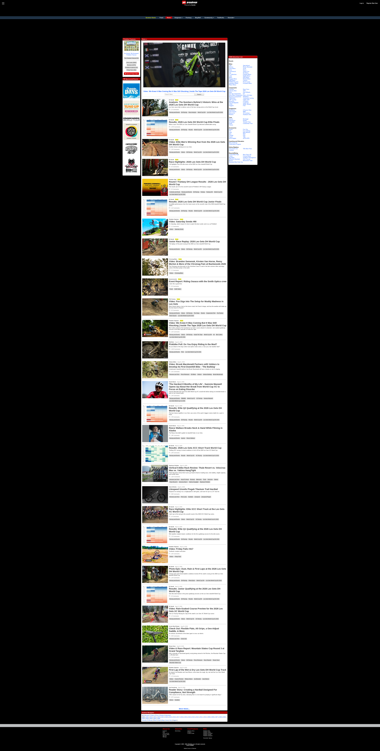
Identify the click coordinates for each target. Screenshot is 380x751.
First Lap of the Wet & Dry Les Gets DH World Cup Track (197, 670)
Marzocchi (232, 113)
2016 (181, 717)
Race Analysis (192, 112)
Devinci (231, 67)
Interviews (168, 715)
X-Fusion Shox (247, 110)
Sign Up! (165, 735)
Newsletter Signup (207, 738)
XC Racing (199, 398)
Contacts (165, 730)
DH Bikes (193, 374)
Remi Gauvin (173, 315)
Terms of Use (166, 733)
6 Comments (175, 310)
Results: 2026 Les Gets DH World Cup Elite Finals (194, 122)
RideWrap (245, 96)
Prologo (231, 135)
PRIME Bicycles (233, 82)
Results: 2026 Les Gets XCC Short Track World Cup (195, 448)
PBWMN (183, 398)
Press (157, 715)
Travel (171, 289)
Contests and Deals (175, 192)
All (142, 715)
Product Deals (190, 733)
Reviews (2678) (131, 65)
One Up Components (235, 93)
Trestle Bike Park (234, 154)
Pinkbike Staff (172, 179)
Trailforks (220, 17)
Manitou (231, 114)
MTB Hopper (232, 138)
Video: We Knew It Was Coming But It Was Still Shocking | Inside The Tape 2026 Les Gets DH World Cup (184, 91)
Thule (204, 479)
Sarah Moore (172, 382)
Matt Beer (171, 342)
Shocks (203, 313)
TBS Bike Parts (247, 148)
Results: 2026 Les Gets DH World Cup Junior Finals (195, 201)
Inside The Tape (198, 334)
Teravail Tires (247, 122)
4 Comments (175, 516)
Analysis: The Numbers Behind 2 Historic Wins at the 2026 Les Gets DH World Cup (196, 103)
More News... (184, 709)
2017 (178, 717)
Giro (230, 134)
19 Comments (176, 395)
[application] (184, 65)
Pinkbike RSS (206, 730)
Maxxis (231, 119)
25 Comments (176, 554)
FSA (244, 105)
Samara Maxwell (208, 398)
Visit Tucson (246, 159)
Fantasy (189, 17)
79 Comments (176, 417)
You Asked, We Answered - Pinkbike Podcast (131, 54)
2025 (147, 717)
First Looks (184, 497)
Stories (171, 700)
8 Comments (175, 286)
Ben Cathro (219, 334)
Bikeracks (199, 479)
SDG (244, 91)
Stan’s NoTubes (247, 95)
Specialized (246, 65)
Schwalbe (231, 122)
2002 (151, 718)
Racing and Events (175, 112)
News (169, 17)
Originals (178, 17)
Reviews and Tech (174, 374)
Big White (231, 157)
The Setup (196, 313)
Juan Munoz (205, 679)
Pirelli (230, 123)
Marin (230, 77)
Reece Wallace (191, 438)
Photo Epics (192, 580)
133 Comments (176, 349)
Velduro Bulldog (207, 374)
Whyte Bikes (232, 85)
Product (189, 732)
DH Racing (184, 112)
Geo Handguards (233, 102)
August (175, 720)
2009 (208, 717)
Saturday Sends (179, 229)
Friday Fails (178, 556)
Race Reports (207, 660)
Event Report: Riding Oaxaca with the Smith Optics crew (197, 281)
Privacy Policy (166, 734)
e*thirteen (245, 101)
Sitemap (164, 736)
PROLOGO (232, 98)
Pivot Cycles (246, 82)
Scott (244, 68)
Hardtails (190, 497)
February (150, 720)
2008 (212, 717)
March (155, 720)
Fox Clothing (246, 131)
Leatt (230, 132)
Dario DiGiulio (173, 487)
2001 (154, 718)
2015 (185, 717)
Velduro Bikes (172, 362)
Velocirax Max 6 (183, 482)
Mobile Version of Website (190, 748)
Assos (231, 137)
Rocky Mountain (247, 67)
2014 (189, 717)
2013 (193, 717)
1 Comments (175, 226)
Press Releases (185, 374)
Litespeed (197, 497)
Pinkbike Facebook (207, 733)
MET (244, 134)
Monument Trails (248, 160)
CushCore (246, 102)
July (170, 720)
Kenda (245, 120)
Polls (182, 352)
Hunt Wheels (246, 92)
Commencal (232, 71)
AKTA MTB (246, 138)
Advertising (177, 730)
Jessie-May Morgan (174, 626)
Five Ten (245, 129)
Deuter (231, 129)
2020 (166, 717)
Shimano (231, 89)
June (166, 720)
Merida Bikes (246, 79)
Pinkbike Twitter (207, 732)
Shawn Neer (172, 646)
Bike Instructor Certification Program (235, 143)
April (159, 720)
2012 (197, 717)
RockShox (232, 110)
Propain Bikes (233, 79)
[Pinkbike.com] (190, 2)
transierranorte (173, 279)
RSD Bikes (246, 77)
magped (231, 105)
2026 (143, 717)
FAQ (164, 732)
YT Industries (233, 74)
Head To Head (185, 479)
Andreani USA (247, 114)
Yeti (230, 73)
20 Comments (176, 452)
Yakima (216, 479)
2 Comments (175, 109)
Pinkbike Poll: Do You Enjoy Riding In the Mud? (193, 344)
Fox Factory (220, 313)
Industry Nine (233, 91)
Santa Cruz (246, 71)
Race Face (246, 89)
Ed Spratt (171, 100)
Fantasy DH (209, 192)
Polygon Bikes (247, 74)
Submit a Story (190, 730)
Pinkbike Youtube (207, 734)
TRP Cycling (232, 99)
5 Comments (175, 166)
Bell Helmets (246, 132)
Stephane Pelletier (174, 465)
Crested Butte (247, 156)
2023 (154, 717)
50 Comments (176, 636)
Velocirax (210, 479)
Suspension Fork (210, 313)
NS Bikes (245, 73)
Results (191, 129)
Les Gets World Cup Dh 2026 (215, 112)
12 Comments (176, 208)
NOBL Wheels (247, 104)
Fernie (230, 156)
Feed (161, 17)
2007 (216, 717)
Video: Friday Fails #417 (181, 549)
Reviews (192, 479)
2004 (143, 718)
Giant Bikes (232, 68)
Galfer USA (246, 99)
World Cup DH (202, 112)
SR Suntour (246, 113)
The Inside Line (233, 148)
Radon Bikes (246, 76)
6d (214, 334)
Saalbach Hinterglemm (249, 157)
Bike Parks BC (247, 154)
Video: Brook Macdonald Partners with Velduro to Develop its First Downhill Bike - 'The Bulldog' (194, 365)
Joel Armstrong (173, 687)
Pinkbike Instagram (207, 735)
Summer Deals (151, 17)
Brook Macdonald (218, 374)
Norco (244, 70)
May (163, 720)
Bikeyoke (231, 101)
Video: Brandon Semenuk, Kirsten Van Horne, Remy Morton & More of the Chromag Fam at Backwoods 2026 (197, 262)
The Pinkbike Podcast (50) (131, 58)
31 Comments (176, 371)
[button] (169, 109)
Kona (230, 70)
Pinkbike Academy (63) (131, 67)
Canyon (245, 80)
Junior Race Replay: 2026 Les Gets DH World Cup (194, 241)
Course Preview (179, 679)
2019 (170, 717)
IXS (230, 131)
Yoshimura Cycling (248, 98)
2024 (151, 717)
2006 (220, 717)
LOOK (230, 104)
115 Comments (176, 476)
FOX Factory (172, 299)
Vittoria (231, 125)
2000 (158, 718)
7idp (244, 137)
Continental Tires (248, 123)
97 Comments (176, 697)
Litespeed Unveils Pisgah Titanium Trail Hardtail (193, 489)
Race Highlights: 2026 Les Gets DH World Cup (192, 162)
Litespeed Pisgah (206, 497)
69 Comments (176, 494)
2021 (162, 717)
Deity (230, 92)
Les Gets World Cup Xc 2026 (177, 401)
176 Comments (176, 127)
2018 (174, 717)
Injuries (183, 438)
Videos (183, 152)
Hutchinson (232, 120)
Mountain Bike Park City (236, 162)
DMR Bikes (232, 80)
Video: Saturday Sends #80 (182, 221)
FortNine (231, 150)
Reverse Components (235, 96)
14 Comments (176, 577)
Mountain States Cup (175, 662)
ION (244, 135)
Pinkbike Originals (174, 219)
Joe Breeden (197, 679)
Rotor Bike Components (236, 95)
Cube (230, 76)
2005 (224, 717)
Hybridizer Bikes (233, 83)
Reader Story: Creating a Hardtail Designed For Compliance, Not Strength (193, 691)
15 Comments (176, 149)
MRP (244, 111)
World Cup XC (191, 398)
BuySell (198, 17)
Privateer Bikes (247, 83)
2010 (205, 717)
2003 (147, 718)
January (144, 720)
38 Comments (176, 435)
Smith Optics (177, 289)
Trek (230, 65)
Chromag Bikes (173, 259)
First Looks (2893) (131, 62)
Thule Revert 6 (173, 482)
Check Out (184, 638)
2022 (158, 717)
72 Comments (176, 536)
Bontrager (245, 119)
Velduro (199, 374)
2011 (201, 717)
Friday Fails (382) (131, 70)
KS (244, 93)
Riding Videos (188, 679)
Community (209, 17)
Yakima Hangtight (193, 482)
